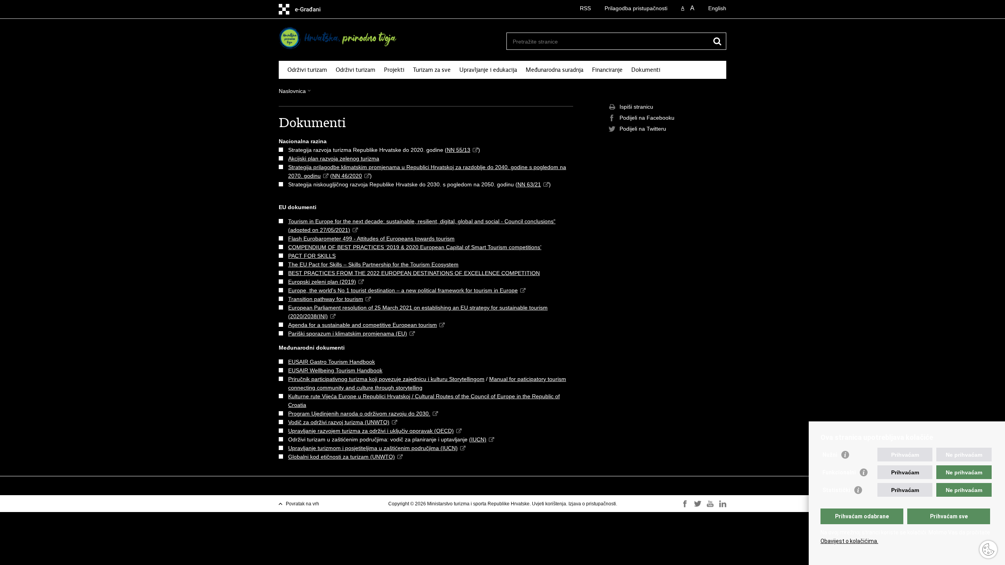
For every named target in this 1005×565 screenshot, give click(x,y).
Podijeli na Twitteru (642, 129)
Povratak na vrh (302, 504)
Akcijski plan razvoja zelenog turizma (333, 158)
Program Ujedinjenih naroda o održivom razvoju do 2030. (359, 413)
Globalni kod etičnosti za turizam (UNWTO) (341, 457)
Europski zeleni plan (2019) (322, 282)
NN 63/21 (529, 184)
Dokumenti (645, 69)
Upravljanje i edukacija (488, 69)
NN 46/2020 (347, 176)
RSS (585, 8)
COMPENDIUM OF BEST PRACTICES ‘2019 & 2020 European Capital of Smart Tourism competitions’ (414, 247)
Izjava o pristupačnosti (592, 504)
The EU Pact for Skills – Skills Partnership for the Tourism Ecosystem (373, 264)
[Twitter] (697, 503)
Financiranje (607, 69)
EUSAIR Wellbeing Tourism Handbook (335, 370)
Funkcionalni (839, 472)
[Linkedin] (722, 503)
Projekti (394, 69)
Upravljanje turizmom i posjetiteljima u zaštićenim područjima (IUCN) (373, 448)
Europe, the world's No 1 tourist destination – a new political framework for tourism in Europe (403, 290)
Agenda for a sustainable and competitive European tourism (362, 325)
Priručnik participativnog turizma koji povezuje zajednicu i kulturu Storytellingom (386, 379)
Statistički (836, 490)
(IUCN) (477, 439)
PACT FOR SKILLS (312, 256)
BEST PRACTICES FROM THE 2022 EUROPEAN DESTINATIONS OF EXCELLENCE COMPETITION (414, 273)
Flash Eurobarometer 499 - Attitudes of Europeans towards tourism (371, 238)
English (717, 8)
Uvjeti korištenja (549, 504)
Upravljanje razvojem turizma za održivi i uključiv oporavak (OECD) (371, 431)
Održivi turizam (307, 69)
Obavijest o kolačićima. (849, 541)
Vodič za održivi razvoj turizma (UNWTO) (338, 422)
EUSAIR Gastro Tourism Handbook (331, 362)
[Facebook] (685, 503)
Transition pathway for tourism (325, 299)
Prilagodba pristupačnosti (636, 8)
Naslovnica (292, 91)
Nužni (829, 455)
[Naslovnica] (339, 38)
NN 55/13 (458, 150)
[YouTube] (710, 503)
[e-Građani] (312, 9)
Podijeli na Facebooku (646, 118)
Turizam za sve (432, 69)
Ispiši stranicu (636, 107)
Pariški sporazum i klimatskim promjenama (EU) (347, 333)
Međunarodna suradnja (554, 69)
